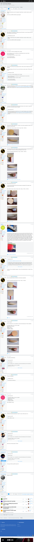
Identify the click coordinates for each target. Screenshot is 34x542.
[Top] (31, 535)
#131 (32, 257)
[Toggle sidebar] (33, 1)
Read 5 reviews (4, 102)
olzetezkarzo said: (10, 72)
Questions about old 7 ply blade (9, 501)
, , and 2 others (14, 179)
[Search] (31, 1)
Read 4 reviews (4, 28)
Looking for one (4, 93)
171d (30, 501)
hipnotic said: (10, 360)
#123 (32, 50)
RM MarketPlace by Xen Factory (7, 537)
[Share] (31, 10)
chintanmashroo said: (11, 35)
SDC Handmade (4, 39)
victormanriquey (31, 498)
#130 (32, 224)
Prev (2, 8)
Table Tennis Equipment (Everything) (8, 512)
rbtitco (30, 510)
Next (16, 8)
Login (1, 531)
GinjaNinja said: (10, 378)
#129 (32, 182)
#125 (32, 84)
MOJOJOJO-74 (31, 503)
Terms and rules (23, 535)
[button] (1, 1)
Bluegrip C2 (3, 40)
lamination (5, 498)
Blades (4, 499)
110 (13, 8)
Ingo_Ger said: (10, 416)
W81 (2, 92)
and (10, 221)
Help (30, 535)
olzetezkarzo (3, 50)
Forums (18, 524)
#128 (32, 147)
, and (12, 254)
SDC (1, 65)
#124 (32, 65)
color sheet (3, 233)
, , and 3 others (13, 144)
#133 (32, 320)
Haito (1, 84)
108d (30, 499)
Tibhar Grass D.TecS (4, 484)
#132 (32, 276)
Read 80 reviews (4, 449)
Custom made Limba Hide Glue (6, 363)
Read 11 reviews (4, 471)
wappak (2, 224)
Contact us (18, 535)
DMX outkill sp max (4, 232)
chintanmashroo (3, 10)
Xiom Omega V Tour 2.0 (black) (6, 402)
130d (30, 504)
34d (29, 507)
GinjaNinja (2, 356)
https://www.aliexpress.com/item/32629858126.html (23, 86)
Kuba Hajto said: (10, 109)
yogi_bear (2, 431)
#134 (32, 356)
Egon (30, 506)
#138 (32, 431)
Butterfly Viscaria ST (4, 482)
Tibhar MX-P (3, 483)
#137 (32, 412)
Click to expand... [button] (20, 266)
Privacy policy (27, 535)
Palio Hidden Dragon (4, 231)
